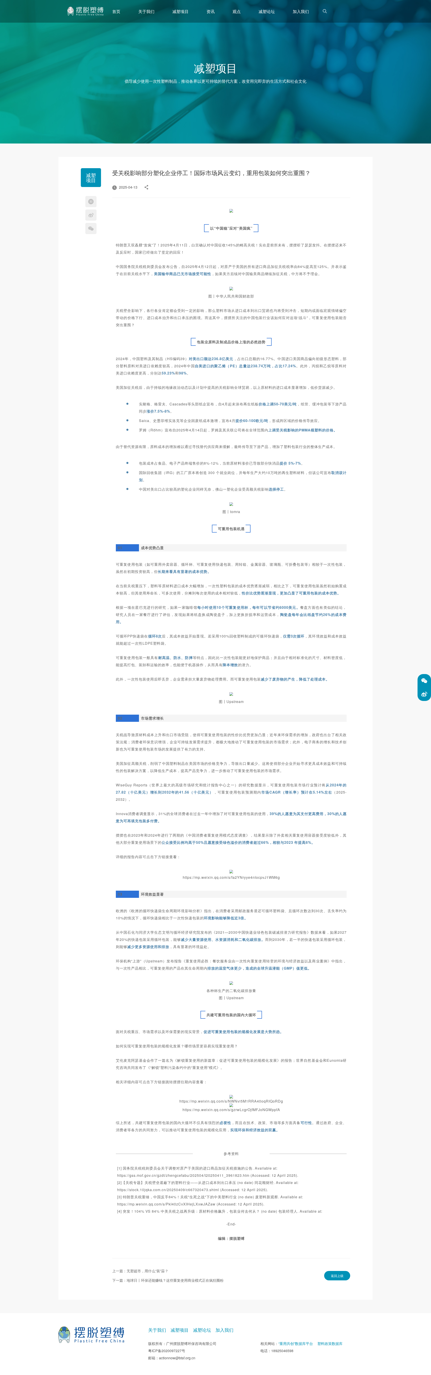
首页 (116, 11)
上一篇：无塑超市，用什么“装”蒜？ (140, 1270)
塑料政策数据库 (330, 1343)
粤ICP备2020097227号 (166, 1350)
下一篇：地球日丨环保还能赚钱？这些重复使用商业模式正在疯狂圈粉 (168, 1280)
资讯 (211, 11)
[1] (85, 11)
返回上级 (337, 1275)
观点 (237, 11)
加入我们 (301, 11)
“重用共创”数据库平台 (295, 1343)
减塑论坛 (267, 11)
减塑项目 (180, 11)
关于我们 (146, 11)
